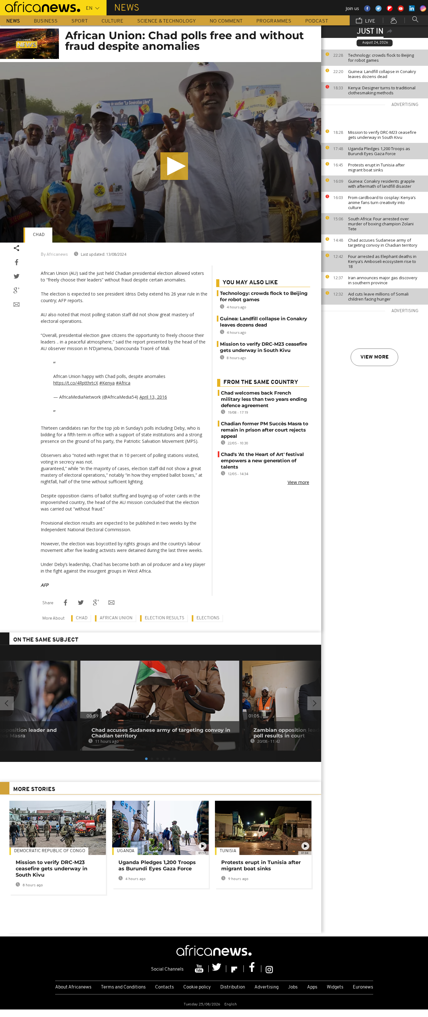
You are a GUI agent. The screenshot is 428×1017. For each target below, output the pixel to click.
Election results (164, 618)
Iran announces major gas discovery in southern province (382, 280)
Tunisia (228, 851)
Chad (38, 235)
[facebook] (252, 968)
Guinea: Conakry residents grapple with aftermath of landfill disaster (381, 184)
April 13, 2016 (153, 397)
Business (46, 21)
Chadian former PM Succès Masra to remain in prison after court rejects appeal (264, 430)
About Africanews (73, 987)
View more (374, 357)
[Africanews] (40, 6)
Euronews (363, 987)
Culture (112, 21)
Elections (207, 618)
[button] (174, 166)
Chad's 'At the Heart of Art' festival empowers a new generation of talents (262, 460)
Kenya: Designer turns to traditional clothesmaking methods (381, 90)
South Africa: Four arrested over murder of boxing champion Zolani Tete (381, 223)
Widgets (335, 987)
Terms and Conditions (123, 987)
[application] (160, 152)
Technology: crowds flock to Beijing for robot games (381, 58)
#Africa (123, 383)
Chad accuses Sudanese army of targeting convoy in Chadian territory (382, 243)
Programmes (273, 21)
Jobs (293, 987)
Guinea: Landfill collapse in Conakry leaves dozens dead (382, 74)
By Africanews (54, 254)
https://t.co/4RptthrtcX (75, 383)
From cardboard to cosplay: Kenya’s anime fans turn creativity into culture (382, 202)
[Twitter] (217, 968)
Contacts (164, 987)
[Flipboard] (235, 968)
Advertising (266, 987)
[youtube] (200, 968)
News (13, 21)
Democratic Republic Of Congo (49, 851)
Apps (312, 987)
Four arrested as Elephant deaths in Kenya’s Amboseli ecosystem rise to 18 (382, 261)
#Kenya (107, 383)
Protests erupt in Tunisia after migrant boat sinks (376, 167)
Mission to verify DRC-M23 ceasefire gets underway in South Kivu (382, 135)
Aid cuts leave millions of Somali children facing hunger (378, 296)
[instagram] (269, 968)
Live (369, 21)
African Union (116, 618)
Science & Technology (166, 21)
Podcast (316, 21)
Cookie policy (197, 987)
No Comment (226, 21)
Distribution (232, 987)
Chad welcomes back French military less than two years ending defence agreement (264, 399)
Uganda (125, 851)
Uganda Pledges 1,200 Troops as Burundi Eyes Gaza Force (379, 151)
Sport (79, 21)
